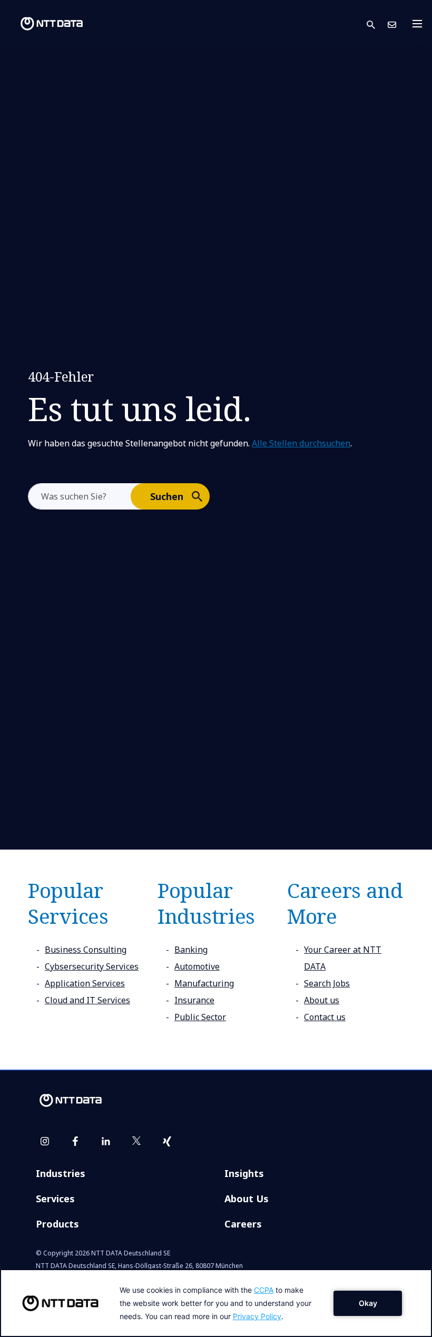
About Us (246, 1198)
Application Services (85, 983)
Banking (191, 949)
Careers (243, 1224)
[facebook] (75, 1141)
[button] (377, 24)
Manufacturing (204, 983)
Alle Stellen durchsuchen (301, 443)
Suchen (166, 496)
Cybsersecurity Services (92, 966)
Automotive (197, 966)
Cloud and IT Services (87, 1000)
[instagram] (45, 1141)
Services (55, 1198)
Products (57, 1224)
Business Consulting (85, 949)
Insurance (194, 1000)
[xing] (167, 1141)
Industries (60, 1173)
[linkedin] (106, 1141)
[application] (216, 1303)
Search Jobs (327, 983)
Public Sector (200, 1017)
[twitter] (136, 1141)
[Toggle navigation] (420, 23)
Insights (244, 1173)
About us (321, 1000)
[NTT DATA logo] (43, 23)
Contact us (325, 1017)
